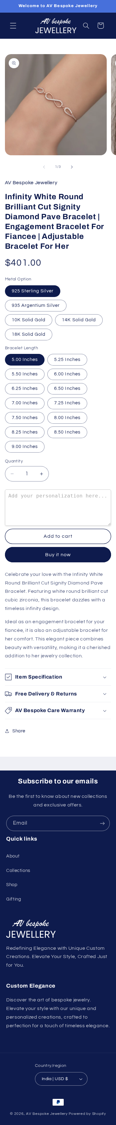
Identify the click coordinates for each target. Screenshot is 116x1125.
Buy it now (58, 554)
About (12, 856)
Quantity (14, 461)
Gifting (13, 899)
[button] (13, 25)
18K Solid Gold (29, 334)
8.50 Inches (67, 432)
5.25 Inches (67, 359)
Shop (12, 884)
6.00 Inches (67, 374)
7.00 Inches (25, 403)
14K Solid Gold (79, 320)
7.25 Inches (67, 403)
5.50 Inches (25, 374)
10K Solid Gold (29, 320)
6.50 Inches (67, 388)
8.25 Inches (25, 432)
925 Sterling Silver (33, 291)
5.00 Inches (25, 359)
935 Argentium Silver (36, 305)
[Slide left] (44, 167)
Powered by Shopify (87, 1113)
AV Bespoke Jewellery (47, 1113)
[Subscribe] (102, 823)
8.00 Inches (67, 417)
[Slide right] (72, 167)
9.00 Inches (25, 446)
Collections (18, 870)
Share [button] (18, 731)
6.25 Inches (25, 388)
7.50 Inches (25, 417)
